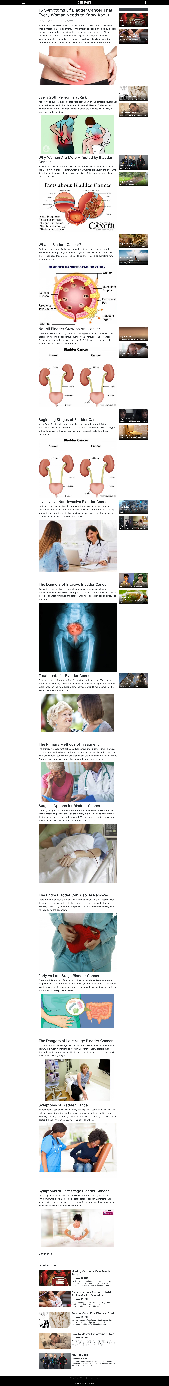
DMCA (82, 1378)
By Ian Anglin (52, 21)
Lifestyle (42, 21)
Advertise (97, 1378)
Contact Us (89, 1378)
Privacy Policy (74, 1378)
